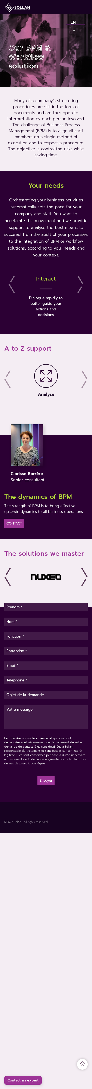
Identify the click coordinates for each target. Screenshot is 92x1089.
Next (80, 284)
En (73, 21)
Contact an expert (23, 1080)
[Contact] (68, 7)
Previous (12, 284)
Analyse (46, 394)
